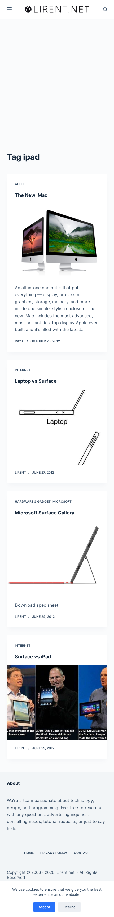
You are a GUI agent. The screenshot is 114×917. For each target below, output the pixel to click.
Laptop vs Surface (36, 381)
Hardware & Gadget (33, 502)
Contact (82, 853)
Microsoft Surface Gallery (44, 512)
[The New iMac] (57, 241)
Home (29, 853)
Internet (22, 370)
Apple (20, 184)
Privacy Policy (53, 853)
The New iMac (31, 195)
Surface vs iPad (33, 656)
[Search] (105, 9)
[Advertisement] (57, 78)
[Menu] (9, 9)
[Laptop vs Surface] (57, 427)
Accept (44, 907)
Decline (69, 907)
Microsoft (62, 502)
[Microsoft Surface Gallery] (57, 558)
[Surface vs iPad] (57, 702)
